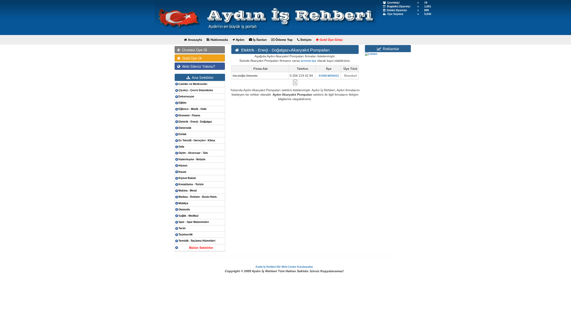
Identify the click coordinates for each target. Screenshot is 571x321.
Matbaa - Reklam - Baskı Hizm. (197, 196)
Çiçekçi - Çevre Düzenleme (195, 90)
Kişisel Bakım (187, 178)
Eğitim (182, 102)
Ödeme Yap (284, 39)
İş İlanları (259, 39)
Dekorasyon (186, 96)
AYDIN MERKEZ (329, 75)
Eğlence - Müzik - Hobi (192, 109)
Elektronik (184, 128)
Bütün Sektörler (201, 247)
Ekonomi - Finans (189, 115)
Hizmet (182, 165)
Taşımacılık (185, 234)
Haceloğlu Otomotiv (245, 75)
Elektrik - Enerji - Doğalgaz (195, 121)
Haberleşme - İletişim (191, 159)
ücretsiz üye (308, 60)
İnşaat (182, 171)
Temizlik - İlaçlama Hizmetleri (196, 240)
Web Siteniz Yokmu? (197, 66)
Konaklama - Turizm (191, 184)
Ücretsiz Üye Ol (193, 50)
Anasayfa (194, 39)
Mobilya (183, 203)
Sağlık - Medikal (188, 215)
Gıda (181, 146)
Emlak (182, 134)
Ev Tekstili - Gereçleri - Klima (196, 140)
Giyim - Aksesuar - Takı (193, 152)
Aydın (239, 39)
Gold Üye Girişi (331, 39)
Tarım (182, 228)
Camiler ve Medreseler (192, 84)
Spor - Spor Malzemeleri (193, 222)
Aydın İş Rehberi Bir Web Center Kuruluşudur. (284, 266)
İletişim (305, 39)
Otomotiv (184, 209)
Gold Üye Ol (191, 58)
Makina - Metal (187, 190)
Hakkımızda (219, 39)
